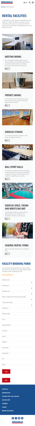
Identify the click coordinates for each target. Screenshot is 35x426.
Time (3, 319)
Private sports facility (7, 302)
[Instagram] (16, 418)
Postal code (5, 347)
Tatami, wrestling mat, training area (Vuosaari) (14, 297)
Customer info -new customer (10, 396)
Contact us (5, 389)
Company (4, 330)
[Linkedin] (22, 418)
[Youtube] (19, 418)
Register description (8, 410)
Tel (3, 359)
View (6, 69)
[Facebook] (13, 418)
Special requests (6, 325)
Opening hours (6, 392)
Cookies (4, 407)
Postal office (5, 353)
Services (3, 7)
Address (4, 342)
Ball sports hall (6, 291)
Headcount (5, 308)
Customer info (6, 400)
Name (4, 336)
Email (3, 364)
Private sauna (5, 285)
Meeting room (6, 280)
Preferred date (6, 313)
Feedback (5, 403)
